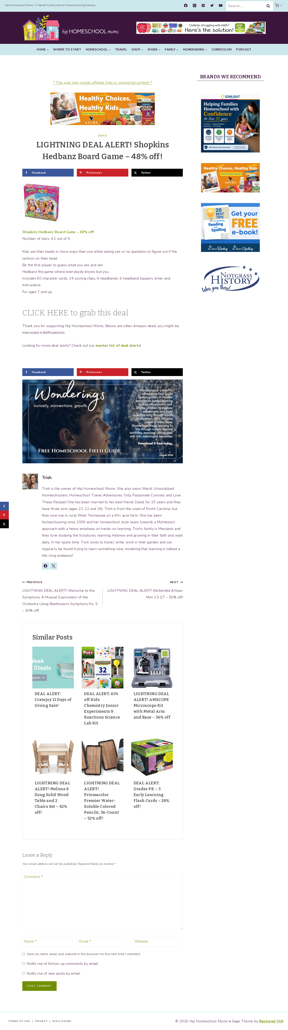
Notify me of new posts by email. (54, 973)
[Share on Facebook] (4, 506)
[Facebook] (185, 5)
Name (30, 941)
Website (141, 941)
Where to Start (67, 49)
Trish (47, 478)
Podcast (243, 49)
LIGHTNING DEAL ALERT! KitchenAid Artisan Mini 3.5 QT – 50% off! (145, 589)
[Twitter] (212, 5)
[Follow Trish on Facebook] (45, 565)
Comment (33, 877)
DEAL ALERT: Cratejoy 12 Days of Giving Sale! (53, 699)
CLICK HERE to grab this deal (75, 312)
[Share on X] (4, 524)
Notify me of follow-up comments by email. (63, 963)
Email (85, 941)
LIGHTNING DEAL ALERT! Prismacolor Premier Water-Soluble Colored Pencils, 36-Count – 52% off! (102, 801)
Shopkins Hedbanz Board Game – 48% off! (58, 232)
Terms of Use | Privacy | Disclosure (39, 1021)
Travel (121, 49)
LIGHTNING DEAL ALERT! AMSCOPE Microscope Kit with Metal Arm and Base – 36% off (152, 705)
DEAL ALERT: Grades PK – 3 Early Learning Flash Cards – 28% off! (151, 795)
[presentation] (53, 667)
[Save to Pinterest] (4, 515)
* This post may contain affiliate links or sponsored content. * (102, 82)
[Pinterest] (203, 5)
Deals (102, 135)
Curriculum (222, 49)
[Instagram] (194, 5)
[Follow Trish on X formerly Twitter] (53, 565)
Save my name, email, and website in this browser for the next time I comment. (84, 954)
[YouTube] (220, 5)
